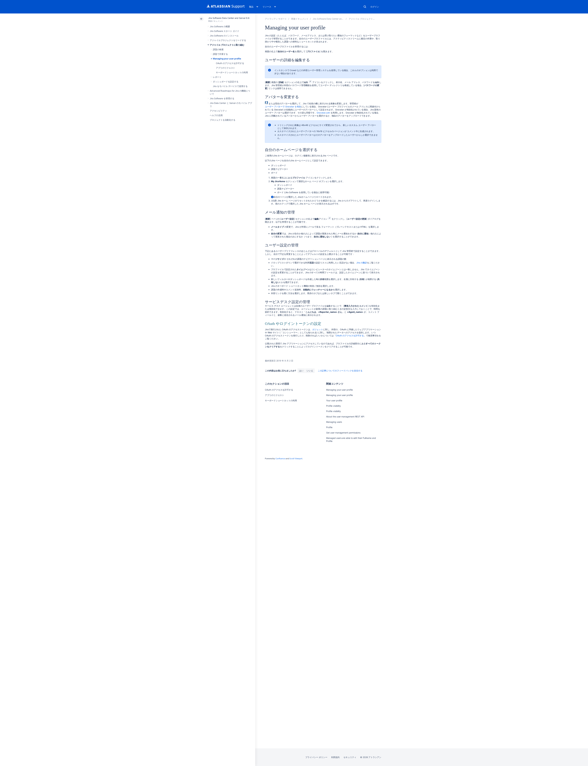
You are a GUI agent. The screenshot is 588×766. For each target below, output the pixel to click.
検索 (364, 6)
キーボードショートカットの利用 (232, 72)
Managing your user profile (227, 58)
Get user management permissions (343, 432)
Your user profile (334, 400)
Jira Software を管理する (222, 98)
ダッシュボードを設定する (225, 81)
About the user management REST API (345, 416)
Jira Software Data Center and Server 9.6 (228, 18)
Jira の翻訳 (361, 262)
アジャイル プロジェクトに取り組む (227, 45)
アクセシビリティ (218, 110)
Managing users (334, 422)
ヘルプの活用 (216, 115)
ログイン (374, 6)
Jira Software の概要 (220, 26)
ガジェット (317, 329)
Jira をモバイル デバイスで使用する (230, 86)
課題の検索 (218, 49)
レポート (217, 77)
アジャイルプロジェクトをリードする (228, 40)
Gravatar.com (323, 112)
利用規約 (335, 757)
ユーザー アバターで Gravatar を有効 (283, 106)
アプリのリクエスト (225, 67)
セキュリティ (349, 757)
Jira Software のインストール (224, 35)
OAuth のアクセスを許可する (230, 63)
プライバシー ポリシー (316, 757)
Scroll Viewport (295, 458)
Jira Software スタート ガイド (224, 31)
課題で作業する (220, 54)
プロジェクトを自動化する (222, 120)
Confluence (280, 458)
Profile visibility (333, 406)
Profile (329, 427)
